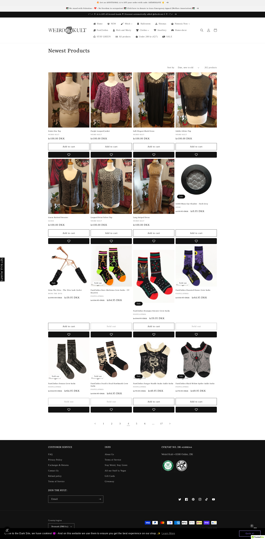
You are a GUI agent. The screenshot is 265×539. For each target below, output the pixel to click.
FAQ (50, 454)
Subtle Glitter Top (183, 131)
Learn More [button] (168, 533)
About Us (109, 454)
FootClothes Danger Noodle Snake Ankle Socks (153, 384)
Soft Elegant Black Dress (143, 131)
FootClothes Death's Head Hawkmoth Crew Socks (109, 385)
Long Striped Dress (141, 218)
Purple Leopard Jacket (100, 131)
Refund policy (55, 476)
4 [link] (128, 423)
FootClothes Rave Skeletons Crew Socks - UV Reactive (110, 291)
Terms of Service (56, 481)
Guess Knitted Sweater (58, 218)
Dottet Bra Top (54, 131)
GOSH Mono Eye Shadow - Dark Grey (192, 204)
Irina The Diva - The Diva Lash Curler (65, 290)
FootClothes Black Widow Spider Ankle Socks (195, 384)
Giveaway (109, 481)
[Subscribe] (99, 499)
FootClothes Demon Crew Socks (61, 384)
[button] (201, 30)
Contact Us (53, 471)
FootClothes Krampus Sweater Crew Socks (151, 311)
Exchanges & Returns (58, 465)
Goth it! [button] (250, 533)
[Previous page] (95, 423)
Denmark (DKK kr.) (59, 526)
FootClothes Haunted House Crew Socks (193, 290)
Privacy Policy (55, 460)
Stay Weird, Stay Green (116, 465)
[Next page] (169, 423)
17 (161, 424)
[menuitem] (98, 24)
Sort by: (171, 67)
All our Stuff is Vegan (115, 471)
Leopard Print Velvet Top (101, 218)
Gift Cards (110, 476)
